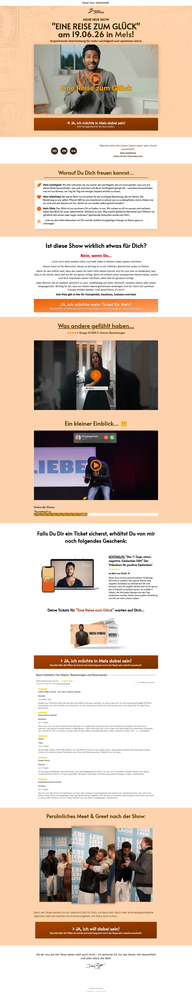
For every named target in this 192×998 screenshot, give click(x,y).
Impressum (90, 991)
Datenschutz (101, 991)
